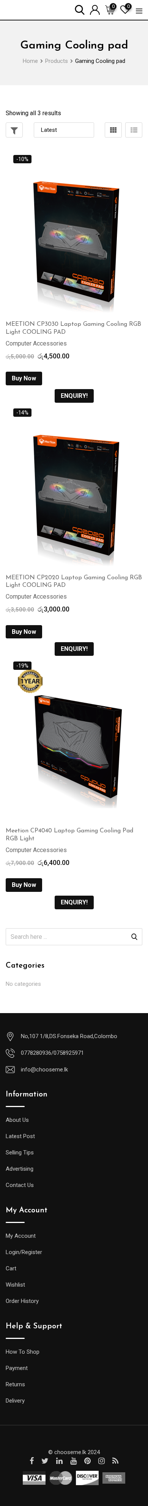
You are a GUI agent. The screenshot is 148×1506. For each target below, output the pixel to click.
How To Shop (22, 1351)
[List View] (133, 130)
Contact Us (20, 1185)
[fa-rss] (115, 1460)
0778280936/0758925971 (52, 1052)
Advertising (19, 1168)
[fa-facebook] (32, 1460)
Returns (15, 1384)
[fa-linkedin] (59, 1460)
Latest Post (20, 1136)
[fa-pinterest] (87, 1460)
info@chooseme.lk (44, 1069)
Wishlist (15, 1284)
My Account (21, 1235)
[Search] (80, 9)
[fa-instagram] (101, 1460)
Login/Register (24, 1252)
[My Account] (95, 9)
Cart (11, 1268)
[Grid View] (113, 130)
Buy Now (24, 378)
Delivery (15, 1400)
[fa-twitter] (45, 1460)
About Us (17, 1120)
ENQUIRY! (74, 395)
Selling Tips (20, 1152)
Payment (17, 1368)
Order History (22, 1301)
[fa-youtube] (73, 1460)
